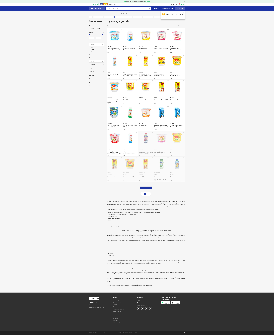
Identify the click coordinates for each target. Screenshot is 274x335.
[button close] (184, 1)
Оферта (115, 304)
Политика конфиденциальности (121, 306)
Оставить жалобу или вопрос (96, 307)
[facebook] (138, 308)
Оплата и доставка (118, 300)
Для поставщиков (117, 313)
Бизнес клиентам (117, 311)
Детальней (147, 1)
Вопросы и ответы (93, 304)
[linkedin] (146, 308)
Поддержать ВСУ (112, 4)
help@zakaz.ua (140, 300)
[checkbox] (89, 28)
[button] (172, 4)
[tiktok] (150, 308)
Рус (118, 4)
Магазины (115, 320)
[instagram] (142, 308)
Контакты (115, 318)
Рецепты (115, 316)
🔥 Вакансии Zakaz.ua (118, 322)
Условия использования (119, 309)
